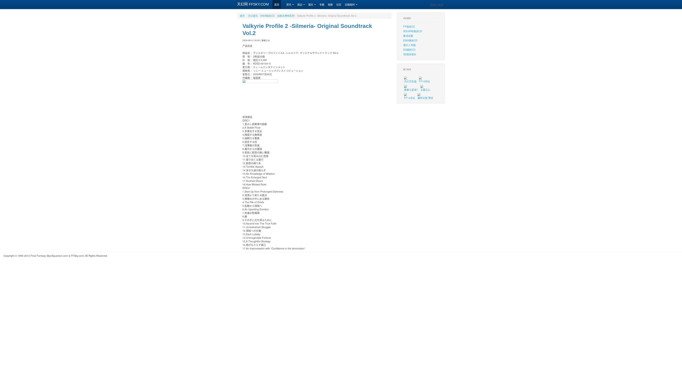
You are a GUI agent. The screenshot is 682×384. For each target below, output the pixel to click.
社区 (338, 4)
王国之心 (425, 89)
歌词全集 (408, 36)
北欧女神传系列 (285, 15)
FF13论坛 (424, 81)
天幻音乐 (253, 15)
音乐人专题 (409, 45)
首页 (276, 4)
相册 (330, 4)
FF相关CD (409, 26)
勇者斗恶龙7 (411, 89)
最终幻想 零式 (425, 98)
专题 (321, 4)
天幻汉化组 (410, 81)
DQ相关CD (409, 49)
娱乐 (311, 4)
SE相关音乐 (409, 54)
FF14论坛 (409, 98)
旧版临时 (350, 4)
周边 (300, 4)
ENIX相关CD (267, 15)
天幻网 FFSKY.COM (253, 4)
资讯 (289, 4)
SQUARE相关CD (412, 31)
